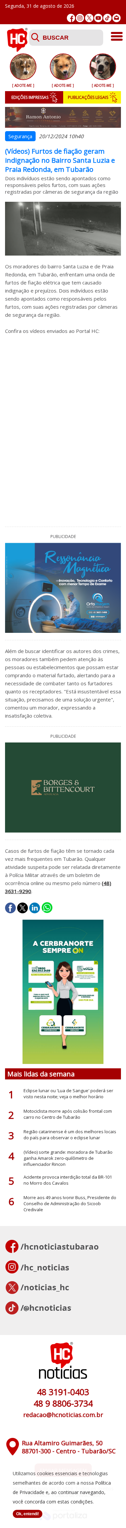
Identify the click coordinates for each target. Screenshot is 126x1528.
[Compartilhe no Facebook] (10, 908)
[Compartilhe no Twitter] (22, 908)
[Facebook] (71, 18)
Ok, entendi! (27, 1514)
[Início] (17, 49)
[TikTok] (107, 18)
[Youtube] (98, 18)
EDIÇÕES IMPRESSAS (29, 97)
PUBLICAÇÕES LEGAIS (88, 97)
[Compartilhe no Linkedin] (34, 908)
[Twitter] (89, 18)
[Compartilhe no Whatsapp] (47, 908)
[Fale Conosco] (116, 18)
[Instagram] (80, 18)
